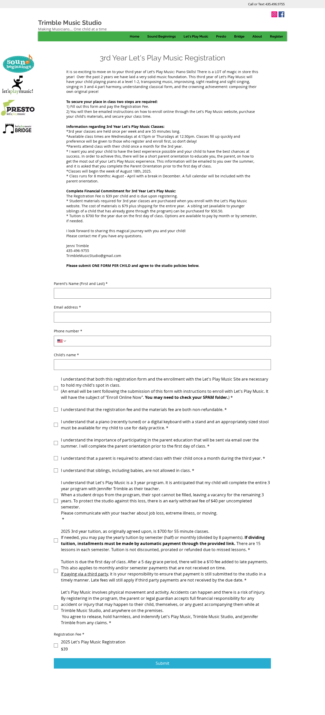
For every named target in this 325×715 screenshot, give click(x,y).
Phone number (68, 331)
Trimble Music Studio (70, 22)
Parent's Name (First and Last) (81, 283)
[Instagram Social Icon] (274, 14)
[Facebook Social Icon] (281, 14)
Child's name (66, 354)
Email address (67, 307)
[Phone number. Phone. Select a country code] (62, 341)
